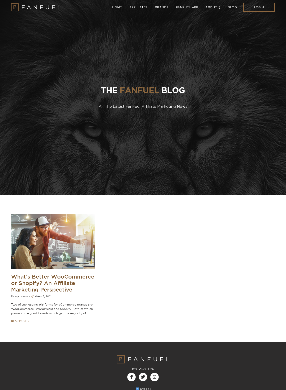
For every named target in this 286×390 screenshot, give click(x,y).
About (211, 7)
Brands (162, 7)
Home (117, 7)
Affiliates (138, 7)
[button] (259, 7)
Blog (232, 7)
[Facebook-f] (131, 377)
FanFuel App (187, 7)
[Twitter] (143, 377)
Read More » (20, 321)
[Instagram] (154, 377)
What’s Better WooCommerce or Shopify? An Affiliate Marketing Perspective (52, 283)
